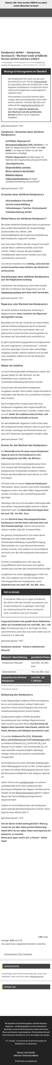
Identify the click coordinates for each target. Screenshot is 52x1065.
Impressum (18, 1055)
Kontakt (32, 1052)
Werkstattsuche (36, 977)
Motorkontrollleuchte (17, 144)
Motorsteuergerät (24, 793)
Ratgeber (27, 954)
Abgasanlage (40, 81)
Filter (20, 954)
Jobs (26, 1052)
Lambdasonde (27, 782)
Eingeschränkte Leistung (18, 167)
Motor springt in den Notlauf (20, 171)
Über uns (20, 1052)
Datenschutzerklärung (30, 1055)
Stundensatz (29, 574)
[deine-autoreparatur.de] (8, 13)
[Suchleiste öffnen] (39, 13)
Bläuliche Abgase (14, 175)
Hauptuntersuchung (30, 105)
